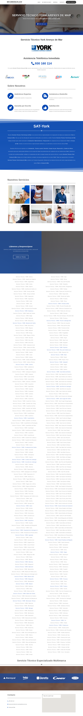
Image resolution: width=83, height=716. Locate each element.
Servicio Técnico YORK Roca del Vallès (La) (59, 349)
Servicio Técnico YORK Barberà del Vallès (24, 323)
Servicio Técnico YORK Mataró (24, 583)
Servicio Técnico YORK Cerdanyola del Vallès (24, 447)
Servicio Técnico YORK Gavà (24, 505)
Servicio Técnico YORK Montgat (24, 608)
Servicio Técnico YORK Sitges (59, 552)
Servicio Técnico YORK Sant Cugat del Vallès (59, 398)
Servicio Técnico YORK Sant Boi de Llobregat (59, 386)
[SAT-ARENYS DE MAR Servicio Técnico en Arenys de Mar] (14, 2)
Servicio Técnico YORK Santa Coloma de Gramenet (58, 505)
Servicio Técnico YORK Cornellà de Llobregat (24, 462)
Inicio (39, 2)
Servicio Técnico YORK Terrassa (59, 578)
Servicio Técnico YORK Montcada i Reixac (24, 600)
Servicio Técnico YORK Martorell (24, 566)
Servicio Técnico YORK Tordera (58, 586)
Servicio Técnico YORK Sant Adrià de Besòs (59, 371)
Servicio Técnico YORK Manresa (24, 561)
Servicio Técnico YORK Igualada (24, 535)
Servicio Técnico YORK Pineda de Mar (58, 303)
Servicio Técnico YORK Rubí (59, 354)
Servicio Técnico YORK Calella (24, 364)
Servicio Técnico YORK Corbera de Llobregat (24, 459)
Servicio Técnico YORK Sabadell (59, 362)
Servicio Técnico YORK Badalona (24, 310)
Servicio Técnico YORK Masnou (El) (24, 576)
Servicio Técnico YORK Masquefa (24, 578)
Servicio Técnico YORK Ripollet (58, 347)
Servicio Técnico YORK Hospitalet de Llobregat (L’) (24, 530)
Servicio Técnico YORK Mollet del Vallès (24, 593)
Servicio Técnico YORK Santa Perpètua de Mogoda (58, 540)
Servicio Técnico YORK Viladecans (58, 625)
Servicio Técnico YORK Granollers (24, 520)
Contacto (62, 2)
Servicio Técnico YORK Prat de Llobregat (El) (59, 320)
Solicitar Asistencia (71, 2)
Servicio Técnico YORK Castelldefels (24, 418)
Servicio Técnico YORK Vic (58, 620)
